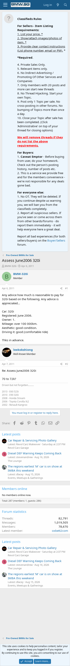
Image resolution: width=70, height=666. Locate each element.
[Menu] (5, 5)
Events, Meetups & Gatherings (25, 478)
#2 (66, 364)
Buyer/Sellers (56, 240)
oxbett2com (60, 531)
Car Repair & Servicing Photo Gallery (32, 440)
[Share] (61, 288)
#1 (66, 288)
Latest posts (11, 434)
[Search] (65, 4)
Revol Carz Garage (18, 447)
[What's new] (57, 4)
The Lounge (15, 461)
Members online (14, 488)
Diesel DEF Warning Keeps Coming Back (34, 453)
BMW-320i (10, 266)
